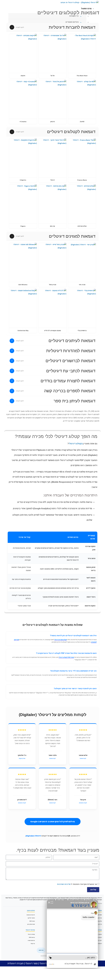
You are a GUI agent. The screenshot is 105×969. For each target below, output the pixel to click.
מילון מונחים (98, 921)
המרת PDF (32, 921)
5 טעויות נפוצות (31, 915)
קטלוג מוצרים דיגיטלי (60, 639)
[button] (52, 27)
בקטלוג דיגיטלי (76, 444)
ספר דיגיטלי (31, 963)
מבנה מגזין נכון (31, 924)
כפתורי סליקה (31, 918)
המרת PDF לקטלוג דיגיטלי (66, 657)
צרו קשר (33, 943)
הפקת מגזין (99, 934)
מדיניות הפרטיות (63, 884)
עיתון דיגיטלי (45, 963)
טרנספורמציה (31, 940)
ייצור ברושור (99, 940)
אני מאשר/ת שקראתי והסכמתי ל (77, 884)
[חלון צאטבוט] (72, 934)
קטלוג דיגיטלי (31, 934)
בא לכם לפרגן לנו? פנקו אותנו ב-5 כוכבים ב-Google (52, 821)
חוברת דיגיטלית (16, 963)
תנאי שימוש (41, 950)
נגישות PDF (32, 937)
